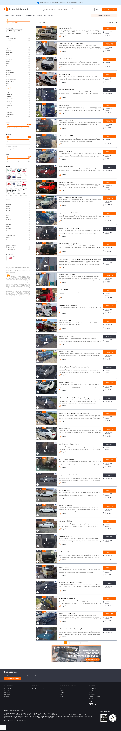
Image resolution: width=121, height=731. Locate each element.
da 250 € (107, 282)
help (61, 694)
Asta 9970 (38, 443)
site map (62, 690)
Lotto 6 (44, 304)
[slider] (7, 127)
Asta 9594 (38, 88)
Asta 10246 (38, 396)
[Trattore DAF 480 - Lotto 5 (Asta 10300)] (46, 295)
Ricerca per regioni (9, 688)
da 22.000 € (108, 297)
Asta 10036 (38, 535)
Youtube (95, 704)
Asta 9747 (38, 566)
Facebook (90, 704)
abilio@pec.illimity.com (48, 713)
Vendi (97, 9)
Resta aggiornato (13, 678)
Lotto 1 (44, 242)
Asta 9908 (38, 335)
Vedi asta (109, 90)
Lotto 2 (44, 27)
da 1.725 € (108, 82)
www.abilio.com (36, 713)
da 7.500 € (108, 390)
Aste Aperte (7, 692)
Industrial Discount (16, 9)
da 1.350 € (108, 467)
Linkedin (92, 704)
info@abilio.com (11, 713)
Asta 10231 (38, 27)
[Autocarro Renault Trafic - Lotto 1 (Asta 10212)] (46, 387)
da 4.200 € (108, 513)
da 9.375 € (108, 559)
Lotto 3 (44, 119)
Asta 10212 (38, 366)
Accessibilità (92, 694)
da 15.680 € (108, 159)
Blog (61, 696)
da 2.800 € (108, 605)
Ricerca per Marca (8, 690)
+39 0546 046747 (24, 713)
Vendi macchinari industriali (38, 688)
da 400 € (107, 35)
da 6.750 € (108, 359)
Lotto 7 (44, 273)
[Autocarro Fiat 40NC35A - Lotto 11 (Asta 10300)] (46, 325)
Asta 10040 (38, 581)
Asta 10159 (38, 150)
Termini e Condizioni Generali (95, 688)
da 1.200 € (108, 128)
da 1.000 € (108, 313)
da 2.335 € (108, 575)
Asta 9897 (38, 58)
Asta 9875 (38, 42)
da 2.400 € (108, 112)
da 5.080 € (108, 621)
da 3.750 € (108, 436)
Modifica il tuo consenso (94, 696)
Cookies (91, 698)
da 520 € (107, 51)
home (7, 15)
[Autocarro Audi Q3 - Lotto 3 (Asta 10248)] (46, 433)
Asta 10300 (38, 289)
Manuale (62, 688)
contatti (50, 15)
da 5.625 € (108, 251)
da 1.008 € (108, 220)
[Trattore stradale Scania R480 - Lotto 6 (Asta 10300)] (46, 310)
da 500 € (107, 421)
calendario (6, 696)
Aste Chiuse (7, 694)
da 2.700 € (108, 528)
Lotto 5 (44, 289)
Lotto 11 (44, 319)
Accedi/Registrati (109, 9)
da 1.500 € (108, 143)
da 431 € (107, 189)
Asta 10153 (38, 227)
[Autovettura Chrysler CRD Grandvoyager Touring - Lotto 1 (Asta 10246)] (46, 418)
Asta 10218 (38, 628)
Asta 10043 (38, 196)
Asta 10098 (38, 258)
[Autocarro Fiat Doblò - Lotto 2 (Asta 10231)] (46, 33)
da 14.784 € (108, 205)
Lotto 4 (44, 73)
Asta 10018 (38, 165)
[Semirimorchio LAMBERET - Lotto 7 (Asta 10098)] (46, 279)
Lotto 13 (44, 42)
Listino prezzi (92, 690)
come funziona (30, 15)
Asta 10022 (38, 473)
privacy (90, 692)
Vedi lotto (109, 28)
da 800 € (107, 66)
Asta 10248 (38, 427)
